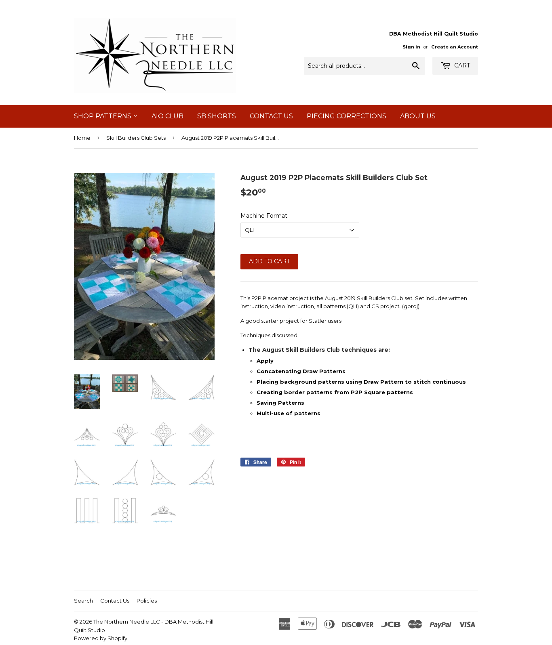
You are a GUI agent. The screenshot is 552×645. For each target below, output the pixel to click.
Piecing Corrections (346, 116)
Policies (147, 600)
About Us (418, 116)
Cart (461, 65)
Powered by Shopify (100, 638)
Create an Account (454, 47)
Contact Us (271, 116)
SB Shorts (216, 116)
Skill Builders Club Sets (136, 137)
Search (83, 600)
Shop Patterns (103, 116)
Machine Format (263, 215)
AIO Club (167, 116)
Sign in (411, 47)
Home (82, 137)
